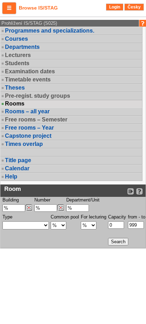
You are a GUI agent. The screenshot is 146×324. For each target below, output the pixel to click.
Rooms (14, 104)
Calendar (17, 168)
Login (114, 7)
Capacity (117, 217)
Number (42, 200)
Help (11, 177)
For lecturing (93, 217)
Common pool (65, 217)
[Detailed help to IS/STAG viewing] (139, 191)
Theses (15, 88)
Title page (18, 160)
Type (7, 217)
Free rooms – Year (29, 128)
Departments (22, 47)
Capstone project (28, 136)
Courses (16, 39)
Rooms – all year (27, 111)
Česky (134, 7)
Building (10, 200)
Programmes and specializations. (49, 31)
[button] (9, 8)
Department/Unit (83, 200)
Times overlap (24, 144)
